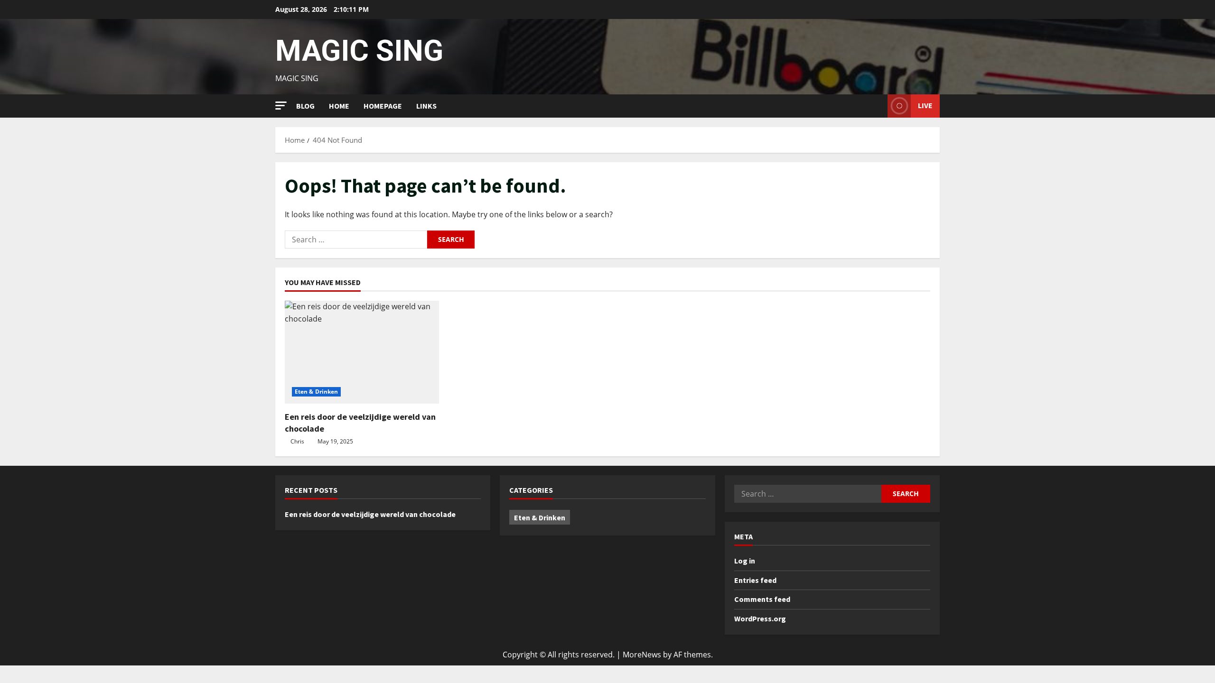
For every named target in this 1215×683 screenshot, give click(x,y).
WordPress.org (760, 618)
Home (339, 106)
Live (925, 105)
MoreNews (642, 654)
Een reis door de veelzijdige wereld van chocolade (370, 514)
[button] (281, 106)
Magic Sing (359, 50)
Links (426, 106)
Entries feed (755, 580)
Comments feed (762, 599)
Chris (297, 441)
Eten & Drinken (316, 392)
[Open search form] (877, 106)
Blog (305, 106)
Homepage (383, 106)
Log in (744, 560)
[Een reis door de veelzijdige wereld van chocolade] (362, 352)
